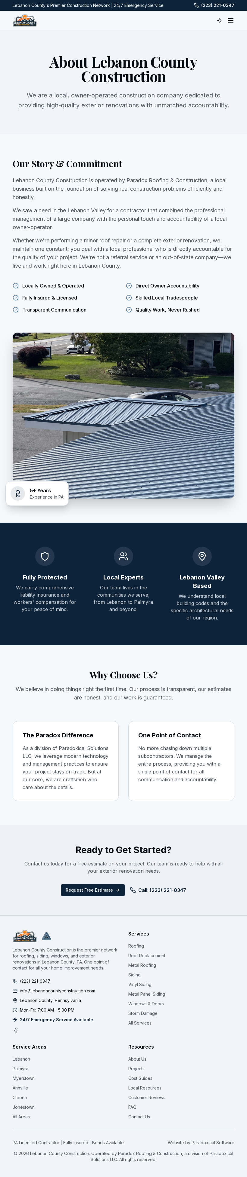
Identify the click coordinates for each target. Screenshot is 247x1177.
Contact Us (139, 1116)
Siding (134, 974)
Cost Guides (140, 1078)
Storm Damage (143, 1013)
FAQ (132, 1107)
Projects (136, 1068)
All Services (140, 1022)
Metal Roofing (142, 965)
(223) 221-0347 (217, 5)
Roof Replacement (146, 955)
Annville (20, 1087)
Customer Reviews (146, 1097)
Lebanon (21, 1059)
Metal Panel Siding (146, 994)
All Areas (21, 1116)
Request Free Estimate (89, 890)
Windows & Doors (146, 1003)
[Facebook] (16, 1031)
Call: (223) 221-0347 (162, 890)
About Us (137, 1059)
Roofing (136, 945)
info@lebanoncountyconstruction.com (57, 990)
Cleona (20, 1097)
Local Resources (144, 1087)
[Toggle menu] (230, 20)
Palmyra (20, 1068)
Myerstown (24, 1078)
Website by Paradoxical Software (201, 1142)
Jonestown (24, 1107)
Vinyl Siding (140, 984)
